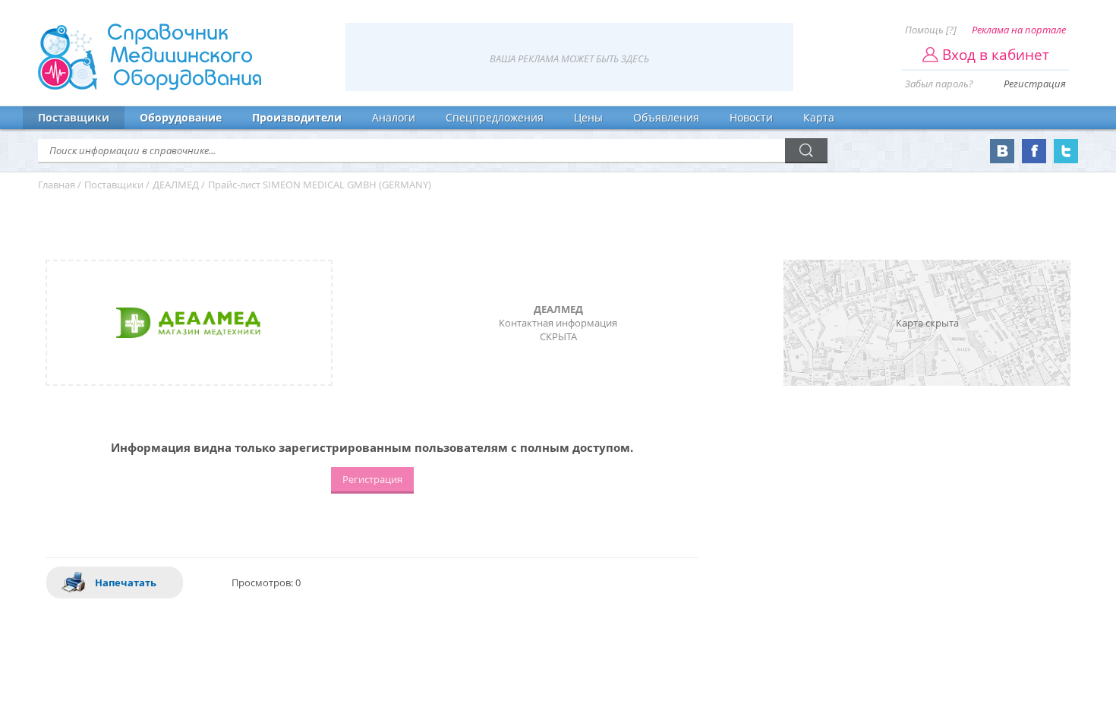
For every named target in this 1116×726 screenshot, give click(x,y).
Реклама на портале (1019, 29)
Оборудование (181, 117)
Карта (818, 117)
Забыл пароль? (939, 83)
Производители (297, 117)
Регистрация (1035, 83)
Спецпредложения (495, 117)
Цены (588, 117)
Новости (751, 117)
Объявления (666, 117)
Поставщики (73, 117)
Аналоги (393, 117)
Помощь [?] (931, 29)
